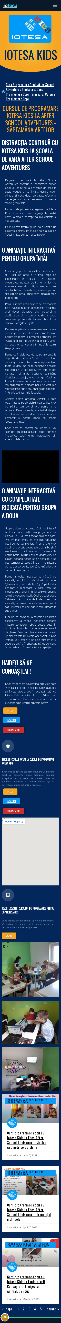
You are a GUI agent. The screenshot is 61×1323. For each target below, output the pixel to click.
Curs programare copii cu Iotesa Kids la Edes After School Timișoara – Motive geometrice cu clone (26, 1140)
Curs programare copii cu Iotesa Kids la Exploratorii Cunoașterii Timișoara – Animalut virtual (26, 1284)
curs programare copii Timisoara (24, 92)
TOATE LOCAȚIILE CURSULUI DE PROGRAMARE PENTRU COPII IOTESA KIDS (28, 910)
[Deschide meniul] (55, 5)
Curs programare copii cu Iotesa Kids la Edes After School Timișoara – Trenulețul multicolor (29, 1212)
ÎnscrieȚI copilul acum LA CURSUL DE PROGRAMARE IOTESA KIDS (28, 761)
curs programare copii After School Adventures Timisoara (30, 87)
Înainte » (52, 1308)
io (10, 5)
